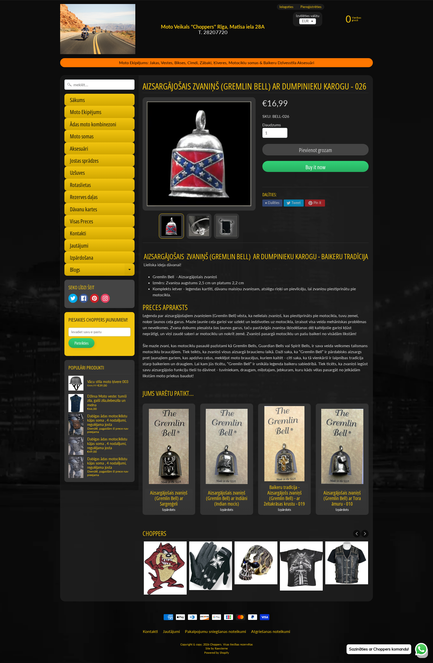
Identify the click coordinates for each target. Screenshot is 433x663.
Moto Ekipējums (85, 112)
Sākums (77, 100)
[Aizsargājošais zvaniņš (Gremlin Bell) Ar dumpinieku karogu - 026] (171, 226)
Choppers (216, 644)
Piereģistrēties (310, 7)
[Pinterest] (94, 298)
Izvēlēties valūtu (307, 16)
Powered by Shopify (216, 652)
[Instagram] (105, 298)
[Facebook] (83, 298)
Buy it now (315, 167)
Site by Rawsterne (216, 648)
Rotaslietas (80, 184)
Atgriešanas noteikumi (270, 631)
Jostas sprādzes (84, 160)
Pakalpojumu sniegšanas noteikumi (215, 631)
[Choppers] (97, 29)
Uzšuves (77, 172)
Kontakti (78, 233)
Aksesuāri (79, 148)
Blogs (102, 270)
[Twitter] (72, 298)
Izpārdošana (81, 257)
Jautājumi (79, 245)
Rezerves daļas (83, 197)
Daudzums (271, 124)
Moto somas (81, 136)
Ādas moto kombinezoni (93, 124)
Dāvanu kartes (83, 209)
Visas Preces (81, 221)
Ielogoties (286, 7)
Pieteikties (81, 343)
